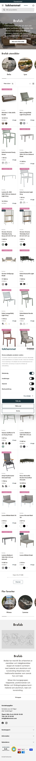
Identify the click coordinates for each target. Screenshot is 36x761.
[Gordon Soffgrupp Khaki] (9, 259)
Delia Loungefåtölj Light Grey (7, 314)
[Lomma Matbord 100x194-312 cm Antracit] (9, 541)
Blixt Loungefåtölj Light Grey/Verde (25, 113)
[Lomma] (25, 602)
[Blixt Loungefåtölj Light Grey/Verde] (27, 98)
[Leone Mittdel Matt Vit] (9, 501)
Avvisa (18, 411)
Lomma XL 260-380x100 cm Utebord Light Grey (9, 194)
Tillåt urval (18, 406)
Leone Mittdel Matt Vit (9, 515)
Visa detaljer (27, 396)
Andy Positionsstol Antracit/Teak (8, 477)
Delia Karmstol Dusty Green (8, 153)
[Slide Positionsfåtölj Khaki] (27, 339)
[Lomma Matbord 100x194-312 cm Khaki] (27, 418)
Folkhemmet (8, 756)
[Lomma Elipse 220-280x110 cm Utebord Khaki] (27, 138)
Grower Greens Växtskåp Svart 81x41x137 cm (25, 234)
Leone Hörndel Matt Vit (26, 516)
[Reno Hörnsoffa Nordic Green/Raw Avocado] (27, 461)
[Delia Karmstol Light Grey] (27, 178)
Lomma (25, 612)
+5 (9, 486)
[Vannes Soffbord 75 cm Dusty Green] (9, 418)
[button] (33, 5)
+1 (27, 284)
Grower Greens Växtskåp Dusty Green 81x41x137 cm (9, 234)
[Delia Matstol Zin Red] (9, 339)
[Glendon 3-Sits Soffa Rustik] (9, 98)
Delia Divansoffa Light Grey (27, 274)
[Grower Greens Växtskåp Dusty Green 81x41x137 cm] (9, 217)
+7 (9, 162)
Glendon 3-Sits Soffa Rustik (8, 113)
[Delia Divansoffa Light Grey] (27, 259)
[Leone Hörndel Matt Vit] (27, 501)
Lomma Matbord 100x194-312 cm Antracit (7, 557)
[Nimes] (9, 602)
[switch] (31, 378)
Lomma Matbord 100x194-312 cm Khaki (25, 435)
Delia (9, 74)
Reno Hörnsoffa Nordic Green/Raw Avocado (26, 478)
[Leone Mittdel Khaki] (27, 541)
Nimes (9, 612)
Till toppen (18, 697)
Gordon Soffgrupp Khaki (8, 274)
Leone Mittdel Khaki (26, 555)
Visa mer (18, 582)
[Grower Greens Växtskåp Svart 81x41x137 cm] (27, 217)
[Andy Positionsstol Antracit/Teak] (9, 461)
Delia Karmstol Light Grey (26, 193)
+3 (27, 123)
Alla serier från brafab (18, 41)
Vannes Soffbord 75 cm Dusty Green (8, 434)
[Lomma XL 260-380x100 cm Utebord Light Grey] (9, 178)
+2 (9, 324)
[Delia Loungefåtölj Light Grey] (9, 299)
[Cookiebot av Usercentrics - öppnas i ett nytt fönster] (26, 349)
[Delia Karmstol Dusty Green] (9, 138)
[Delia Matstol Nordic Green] (27, 299)
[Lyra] (25, 64)
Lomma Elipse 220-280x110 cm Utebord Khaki (27, 154)
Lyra (25, 74)
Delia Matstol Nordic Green (26, 314)
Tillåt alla (18, 401)
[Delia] (9, 64)
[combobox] (18, 10)
